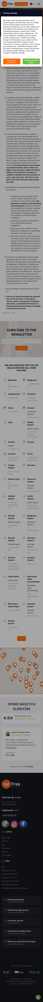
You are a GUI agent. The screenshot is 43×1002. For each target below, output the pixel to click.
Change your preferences (12, 61)
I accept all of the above (31, 61)
